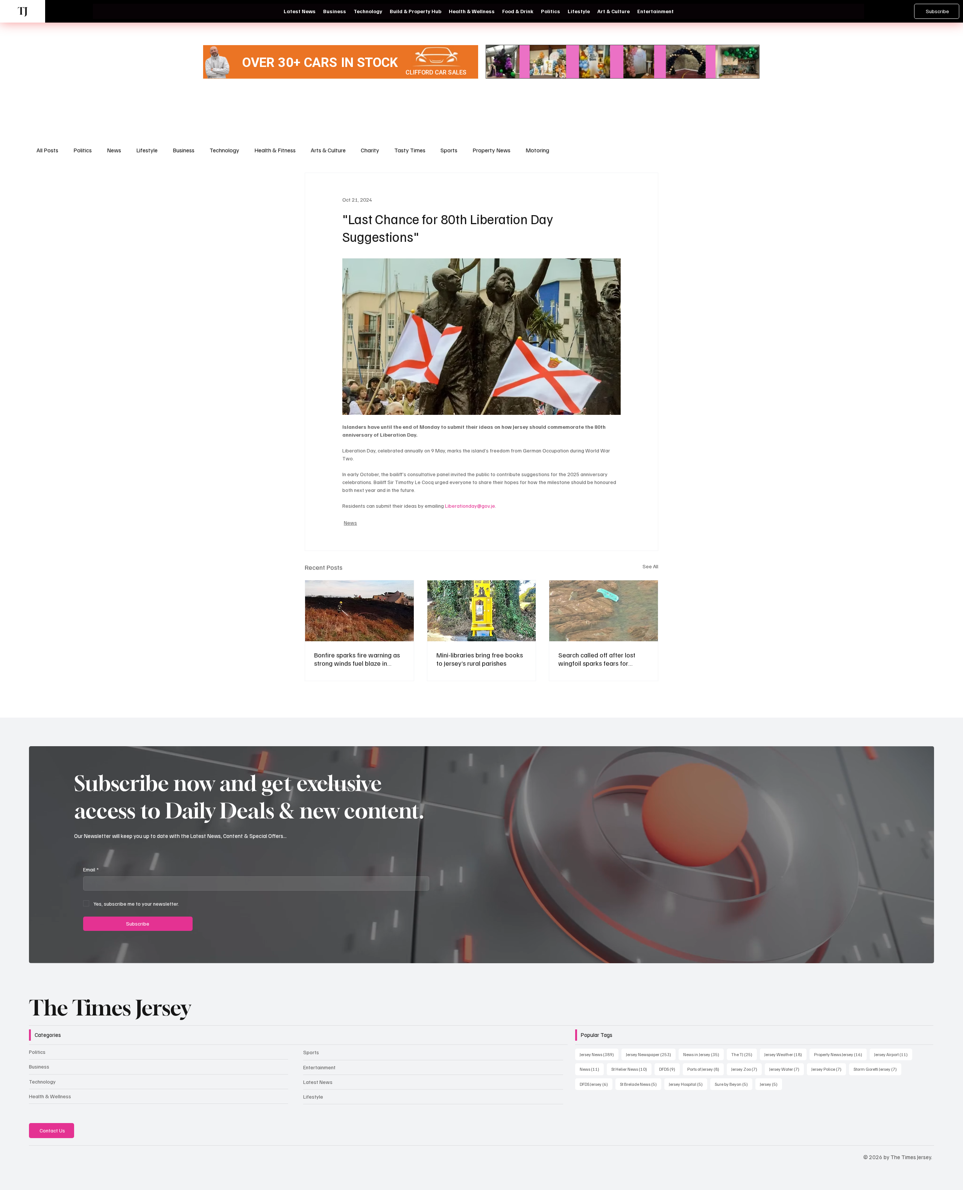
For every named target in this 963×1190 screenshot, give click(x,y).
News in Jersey (703, 1054)
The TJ (744, 1054)
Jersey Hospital (688, 1084)
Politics (82, 150)
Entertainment (319, 1067)
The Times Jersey (110, 1007)
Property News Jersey (840, 1054)
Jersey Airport (893, 1054)
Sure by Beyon (733, 1084)
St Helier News (631, 1069)
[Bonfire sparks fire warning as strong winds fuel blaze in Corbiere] (359, 610)
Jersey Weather (785, 1054)
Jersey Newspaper (651, 1054)
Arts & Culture (328, 150)
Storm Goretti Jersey (877, 1069)
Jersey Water (786, 1069)
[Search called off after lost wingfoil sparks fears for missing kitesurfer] (603, 610)
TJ (22, 11)
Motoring (537, 150)
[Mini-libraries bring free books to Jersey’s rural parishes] (481, 610)
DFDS (669, 1069)
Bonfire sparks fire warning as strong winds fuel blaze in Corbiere (357, 659)
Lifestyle (147, 150)
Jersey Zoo (746, 1069)
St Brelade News (640, 1084)
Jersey (771, 1084)
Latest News (318, 1082)
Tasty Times (409, 150)
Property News (491, 150)
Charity (370, 150)
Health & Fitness (275, 150)
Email (91, 869)
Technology (224, 150)
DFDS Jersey (596, 1084)
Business (183, 150)
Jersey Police (828, 1069)
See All (650, 566)
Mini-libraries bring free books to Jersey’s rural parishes (479, 659)
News (114, 150)
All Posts (47, 150)
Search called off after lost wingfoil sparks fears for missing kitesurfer (596, 659)
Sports (448, 150)
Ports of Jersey (705, 1069)
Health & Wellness (50, 1096)
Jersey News (599, 1054)
